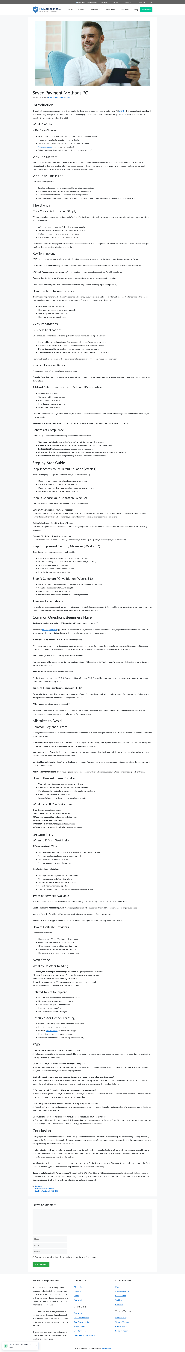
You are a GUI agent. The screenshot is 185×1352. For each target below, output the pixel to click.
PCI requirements (49, 629)
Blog (151, 2)
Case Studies (120, 1295)
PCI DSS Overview (81, 1317)
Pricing (135, 10)
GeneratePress (107, 1348)
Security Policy (121, 1331)
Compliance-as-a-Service (84, 1335)
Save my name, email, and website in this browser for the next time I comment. (67, 1257)
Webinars (119, 1300)
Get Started (146, 9)
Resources (128, 2)
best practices (51, 1030)
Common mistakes (45, 147)
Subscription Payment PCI (44, 1188)
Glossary (119, 1304)
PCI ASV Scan (124, 10)
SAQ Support (79, 1326)
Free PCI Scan (110, 10)
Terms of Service (122, 1322)
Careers (77, 1291)
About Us (115, 2)
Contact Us (104, 2)
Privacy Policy (121, 1317)
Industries (94, 10)
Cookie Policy (121, 1326)
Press (76, 1295)
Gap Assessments (81, 1322)
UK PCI (122, 111)
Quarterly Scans (80, 1331)
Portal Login (141, 2)
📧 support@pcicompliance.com (86, 2)
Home (70, 10)
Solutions (80, 10)
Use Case (38, 1186)
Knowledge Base (122, 1291)
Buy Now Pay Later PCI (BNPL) (46, 1191)
